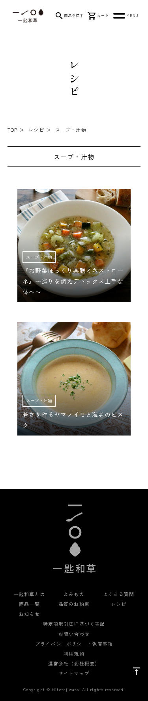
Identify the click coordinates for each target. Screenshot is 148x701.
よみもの (74, 594)
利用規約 (74, 653)
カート (103, 15)
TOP (12, 129)
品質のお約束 (74, 603)
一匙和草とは (29, 594)
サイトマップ (74, 673)
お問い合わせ (74, 633)
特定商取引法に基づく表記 (74, 623)
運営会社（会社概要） (74, 663)
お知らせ (29, 613)
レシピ (36, 129)
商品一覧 (29, 603)
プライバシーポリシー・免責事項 (74, 643)
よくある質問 (118, 594)
